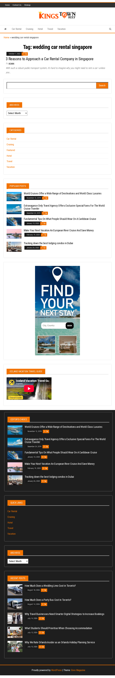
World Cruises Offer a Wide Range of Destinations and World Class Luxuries (63, 193)
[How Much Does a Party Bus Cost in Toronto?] (14, 603)
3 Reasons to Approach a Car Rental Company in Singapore (49, 59)
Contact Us (17, 5)
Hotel (40, 29)
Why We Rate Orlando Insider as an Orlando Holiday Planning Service (60, 642)
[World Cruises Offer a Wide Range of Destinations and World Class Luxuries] (14, 196)
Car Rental (16, 29)
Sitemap (27, 5)
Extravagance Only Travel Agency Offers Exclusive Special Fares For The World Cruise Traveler (64, 207)
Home (7, 5)
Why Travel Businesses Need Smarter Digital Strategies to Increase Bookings (64, 614)
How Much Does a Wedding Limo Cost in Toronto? (50, 585)
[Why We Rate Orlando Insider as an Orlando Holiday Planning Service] (14, 646)
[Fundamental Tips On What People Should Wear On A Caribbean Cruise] (14, 221)
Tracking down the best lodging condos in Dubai (48, 243)
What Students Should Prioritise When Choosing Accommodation (58, 628)
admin (11, 64)
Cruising (29, 29)
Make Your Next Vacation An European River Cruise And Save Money (59, 230)
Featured (11, 150)
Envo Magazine (78, 670)
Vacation (62, 29)
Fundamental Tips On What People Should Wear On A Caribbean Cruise (60, 218)
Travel (50, 29)
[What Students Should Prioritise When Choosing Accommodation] (14, 632)
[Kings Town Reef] (5, 29)
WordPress (56, 670)
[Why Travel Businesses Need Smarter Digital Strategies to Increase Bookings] (14, 617)
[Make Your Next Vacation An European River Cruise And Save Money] (14, 233)
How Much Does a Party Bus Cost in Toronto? (48, 599)
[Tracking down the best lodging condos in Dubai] (14, 246)
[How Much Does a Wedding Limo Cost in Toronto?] (14, 589)
